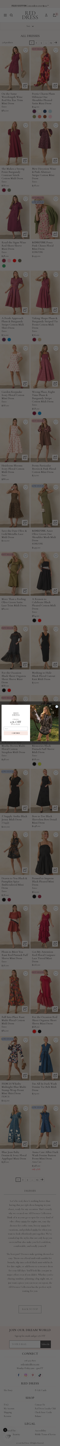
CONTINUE (16, 733)
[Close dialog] (56, 706)
